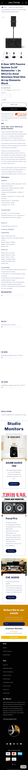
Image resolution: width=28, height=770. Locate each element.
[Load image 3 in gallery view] (21, 55)
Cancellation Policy (8, 682)
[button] (2, 3)
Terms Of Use (6, 686)
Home (4, 7)
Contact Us (6, 689)
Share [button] (4, 99)
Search (5, 647)
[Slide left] (1, 55)
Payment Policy (7, 675)
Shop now (11, 551)
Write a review (14, 637)
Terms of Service (7, 651)
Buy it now (14, 109)
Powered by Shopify (17, 769)
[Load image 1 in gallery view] (7, 55)
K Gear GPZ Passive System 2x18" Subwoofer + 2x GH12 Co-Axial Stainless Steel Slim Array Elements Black (14, 9)
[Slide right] (26, 55)
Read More (14, 483)
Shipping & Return (8, 668)
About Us (5, 664)
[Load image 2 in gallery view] (14, 55)
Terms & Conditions (8, 671)
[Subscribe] (23, 624)
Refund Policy (6, 654)
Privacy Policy (6, 679)
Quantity (3, 92)
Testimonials (6, 693)
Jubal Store (12, 769)
